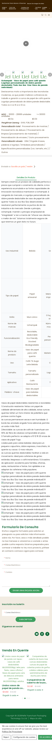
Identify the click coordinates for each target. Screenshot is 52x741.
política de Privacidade (12, 731)
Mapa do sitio (35, 718)
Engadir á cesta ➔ (10, 695)
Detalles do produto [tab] (26, 177)
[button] (22, 698)
